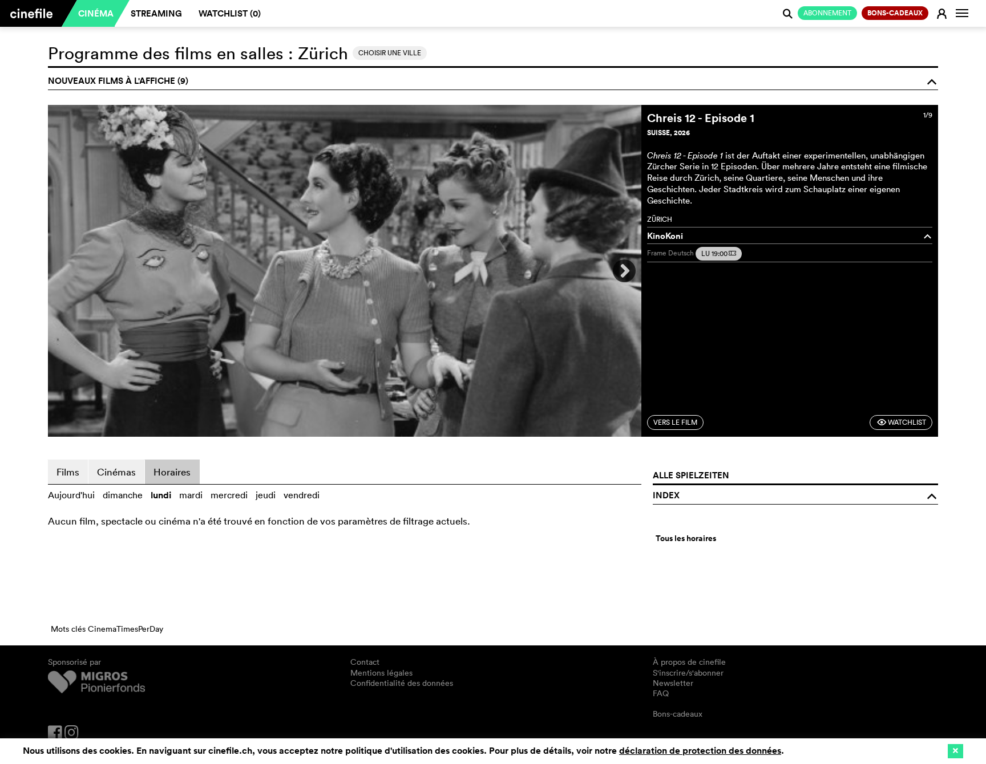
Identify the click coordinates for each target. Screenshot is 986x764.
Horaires (172, 472)
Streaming (156, 13)
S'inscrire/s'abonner (688, 673)
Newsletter (673, 683)
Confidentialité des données (401, 683)
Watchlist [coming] (901, 422)
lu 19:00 (718, 253)
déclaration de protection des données (700, 751)
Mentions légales (381, 673)
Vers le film (675, 422)
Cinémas (116, 472)
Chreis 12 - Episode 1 (700, 117)
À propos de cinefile (689, 662)
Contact (364, 662)
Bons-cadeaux (677, 714)
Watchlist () (230, 13)
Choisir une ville (389, 53)
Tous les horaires (686, 538)
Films (67, 472)
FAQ (661, 693)
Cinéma (96, 13)
